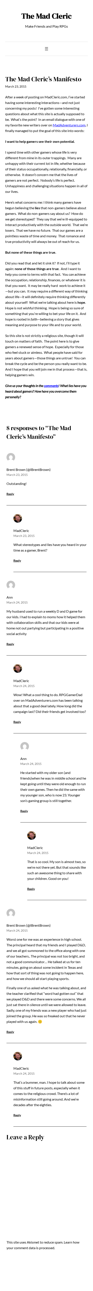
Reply (10, 494)
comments (51, 386)
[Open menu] (46, 48)
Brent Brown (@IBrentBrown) (28, 469)
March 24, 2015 (17, 602)
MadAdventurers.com (69, 125)
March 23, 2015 (17, 474)
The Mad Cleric (46, 16)
